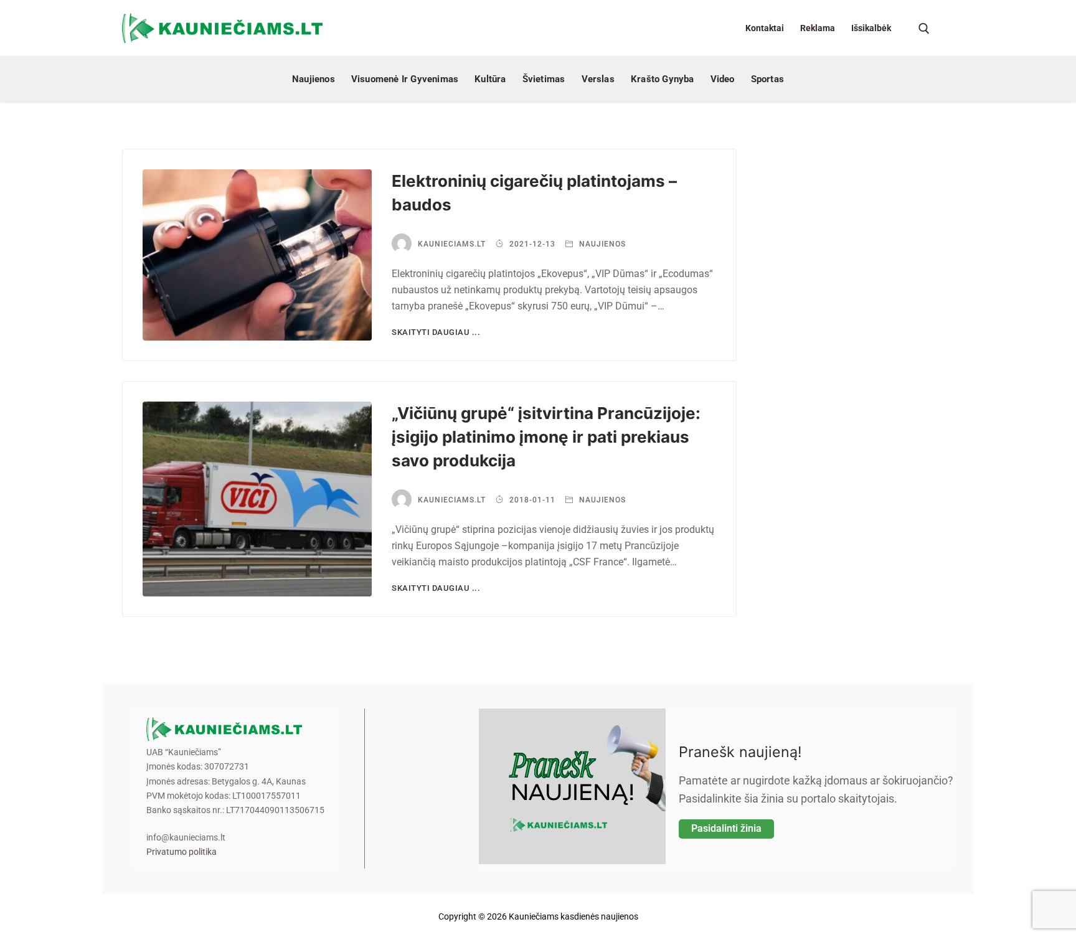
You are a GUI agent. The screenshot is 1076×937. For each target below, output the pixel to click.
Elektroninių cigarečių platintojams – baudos (534, 192)
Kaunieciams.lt (452, 244)
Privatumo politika (181, 852)
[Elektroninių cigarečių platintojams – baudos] (257, 255)
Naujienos (601, 244)
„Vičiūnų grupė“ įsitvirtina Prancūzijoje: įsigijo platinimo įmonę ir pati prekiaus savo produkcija (546, 436)
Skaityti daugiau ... (436, 332)
